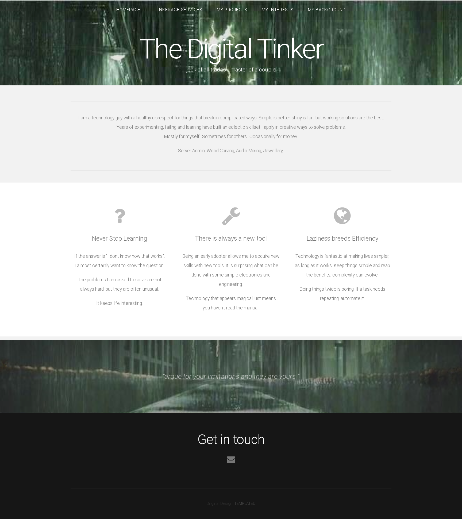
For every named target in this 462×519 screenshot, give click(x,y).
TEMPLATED (245, 503)
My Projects (232, 9)
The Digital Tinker (231, 49)
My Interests (278, 9)
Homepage (128, 9)
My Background (327, 9)
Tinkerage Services (178, 9)
